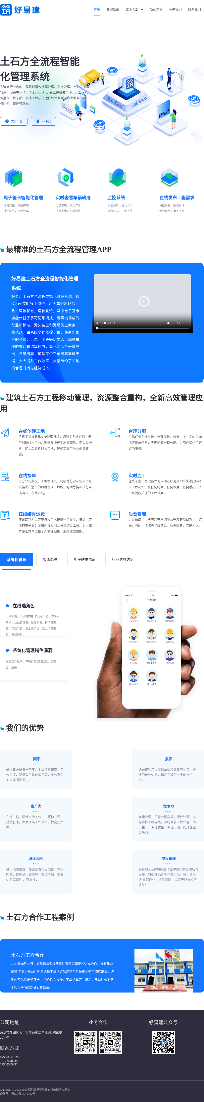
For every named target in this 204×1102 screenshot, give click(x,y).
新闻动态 (156, 9)
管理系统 (112, 9)
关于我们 (175, 9)
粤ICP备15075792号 (23, 1093)
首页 (97, 9)
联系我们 (194, 9)
